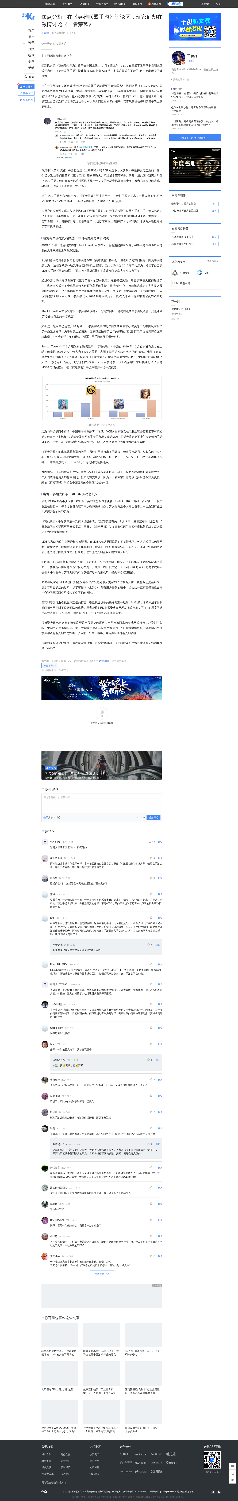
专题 (31, 61)
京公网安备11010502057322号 (169, 1496)
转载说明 (104, 661)
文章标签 (94, 1467)
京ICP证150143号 (144, 1496)
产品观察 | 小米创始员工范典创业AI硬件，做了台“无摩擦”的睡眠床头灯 (100, 1429)
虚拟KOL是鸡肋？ (181, 309)
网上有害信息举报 (185, 1491)
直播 (31, 48)
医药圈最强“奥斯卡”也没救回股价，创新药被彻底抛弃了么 (142, 1391)
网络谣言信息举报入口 (53, 1482)
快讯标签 (94, 1473)
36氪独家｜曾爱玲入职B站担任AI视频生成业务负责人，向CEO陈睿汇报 (194, 94)
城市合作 (46, 1454)
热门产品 (94, 1460)
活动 (31, 67)
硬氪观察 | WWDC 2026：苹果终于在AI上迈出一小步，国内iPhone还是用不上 (59, 1429)
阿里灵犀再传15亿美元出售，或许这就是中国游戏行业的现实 (101, 1352)
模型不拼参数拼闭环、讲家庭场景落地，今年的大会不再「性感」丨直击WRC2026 (59, 1352)
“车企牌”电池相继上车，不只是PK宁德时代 (143, 1352)
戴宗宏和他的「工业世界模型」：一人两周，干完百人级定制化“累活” (100, 1391)
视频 (31, 55)
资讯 (31, 42)
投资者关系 (47, 1473)
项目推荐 (48, 665)
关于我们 (65, 1460)
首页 (31, 30)
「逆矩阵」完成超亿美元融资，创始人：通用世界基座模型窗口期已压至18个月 (194, 122)
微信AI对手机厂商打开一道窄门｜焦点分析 (142, 1429)
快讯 (31, 36)
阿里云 (72, 1491)
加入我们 (65, 1473)
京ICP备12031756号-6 (123, 1496)
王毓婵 (45, 33)
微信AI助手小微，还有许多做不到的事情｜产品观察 (194, 108)
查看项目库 (212, 261)
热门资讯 (94, 1454)
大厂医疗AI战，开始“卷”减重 (57, 1389)
